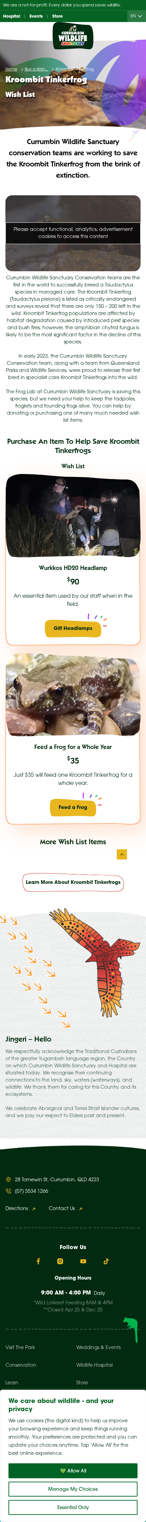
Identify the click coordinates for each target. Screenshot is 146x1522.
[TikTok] (106, 1261)
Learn (11, 1383)
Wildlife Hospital (94, 1365)
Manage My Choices (73, 1489)
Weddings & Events (98, 1348)
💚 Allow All (73, 1471)
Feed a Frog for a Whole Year (73, 748)
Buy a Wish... (36, 69)
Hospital (11, 16)
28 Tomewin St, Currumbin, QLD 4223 (57, 1180)
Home (11, 69)
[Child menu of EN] (141, 16)
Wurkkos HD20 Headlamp (73, 569)
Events (36, 16)
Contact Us (62, 1209)
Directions (16, 1209)
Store (57, 16)
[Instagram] (60, 1261)
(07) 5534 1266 (31, 1191)
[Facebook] (38, 1261)
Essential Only (73, 1507)
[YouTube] (83, 1261)
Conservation (20, 1365)
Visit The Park (20, 1348)
